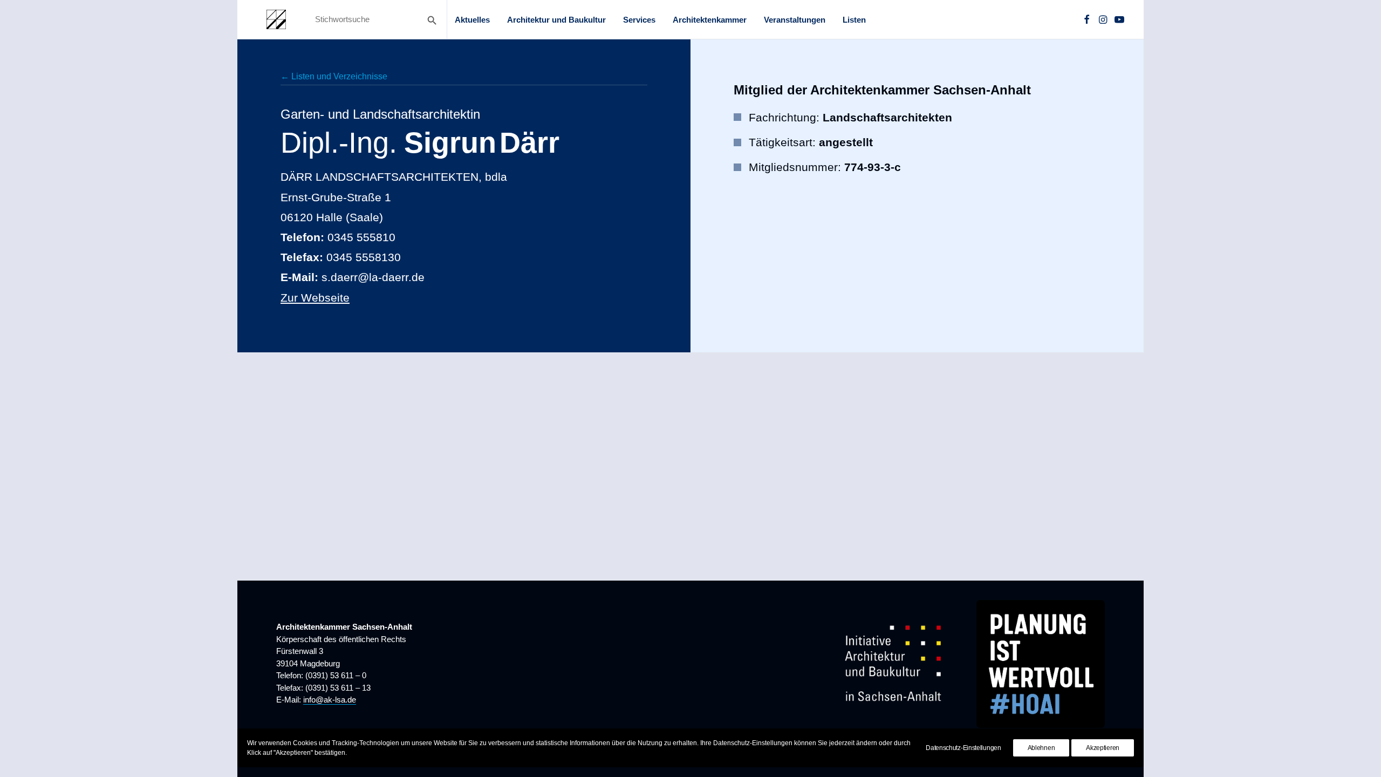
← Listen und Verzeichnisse (334, 76)
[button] (1086, 19)
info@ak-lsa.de (329, 699)
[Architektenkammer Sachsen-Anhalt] (276, 19)
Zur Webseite (315, 297)
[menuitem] (472, 19)
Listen (854, 19)
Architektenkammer (710, 19)
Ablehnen (1041, 748)
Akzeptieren (1102, 748)
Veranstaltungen (794, 19)
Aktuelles (472, 19)
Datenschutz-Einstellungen (963, 748)
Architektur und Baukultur (556, 19)
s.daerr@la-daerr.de (373, 277)
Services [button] (639, 19)
